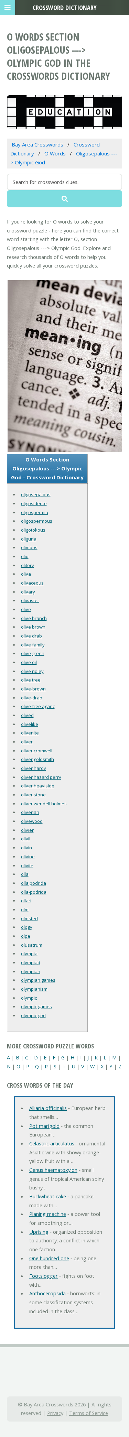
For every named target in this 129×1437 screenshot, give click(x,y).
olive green (32, 653)
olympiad (30, 962)
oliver (27, 742)
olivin (26, 848)
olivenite (30, 733)
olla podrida (33, 883)
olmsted (29, 918)
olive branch (34, 618)
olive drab (31, 636)
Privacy (55, 1412)
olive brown (33, 627)
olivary (28, 592)
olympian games (38, 980)
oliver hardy (33, 768)
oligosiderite (34, 503)
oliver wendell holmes (44, 804)
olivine (28, 856)
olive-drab (31, 698)
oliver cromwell (36, 751)
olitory (27, 565)
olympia (29, 953)
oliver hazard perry (41, 777)
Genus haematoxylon (53, 1169)
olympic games (36, 1006)
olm (25, 909)
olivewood (32, 821)
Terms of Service (88, 1412)
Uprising (39, 1231)
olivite (27, 865)
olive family (33, 645)
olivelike (29, 724)
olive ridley (32, 671)
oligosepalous (36, 494)
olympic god (33, 1015)
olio (25, 556)
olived (27, 715)
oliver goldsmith (37, 759)
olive (26, 609)
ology (26, 927)
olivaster (30, 600)
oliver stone (33, 795)
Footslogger (43, 1275)
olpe (25, 936)
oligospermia (34, 512)
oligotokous (33, 530)
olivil (25, 839)
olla (25, 874)
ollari (26, 900)
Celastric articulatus (51, 1143)
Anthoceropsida (47, 1293)
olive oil (29, 662)
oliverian (30, 812)
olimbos (29, 547)
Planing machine (47, 1213)
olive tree (31, 680)
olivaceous (32, 583)
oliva (26, 574)
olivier (27, 830)
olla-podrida (33, 892)
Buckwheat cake (47, 1196)
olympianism (34, 989)
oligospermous (36, 521)
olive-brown (33, 689)
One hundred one (49, 1258)
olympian (30, 971)
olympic (29, 998)
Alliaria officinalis (48, 1107)
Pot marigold (44, 1125)
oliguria (28, 539)
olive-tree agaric (38, 706)
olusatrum (31, 945)
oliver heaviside (37, 786)
